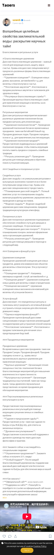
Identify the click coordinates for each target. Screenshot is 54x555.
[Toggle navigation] (49, 5)
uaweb (17, 19)
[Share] (15, 536)
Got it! (27, 550)
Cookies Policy (39, 546)
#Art (5, 497)
